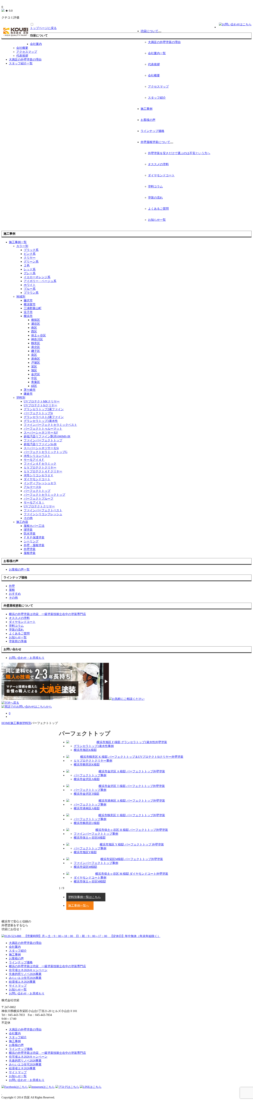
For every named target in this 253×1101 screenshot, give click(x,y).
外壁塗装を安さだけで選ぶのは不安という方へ (179, 153)
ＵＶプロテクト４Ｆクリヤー (43, 471)
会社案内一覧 (157, 53)
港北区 (35, 347)
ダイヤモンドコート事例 (90, 877)
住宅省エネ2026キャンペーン (28, 970)
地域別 (20, 296)
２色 (27, 265)
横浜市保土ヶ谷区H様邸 (90, 837)
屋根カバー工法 (34, 525)
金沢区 (35, 374)
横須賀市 (30, 304)
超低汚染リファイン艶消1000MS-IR (47, 436)
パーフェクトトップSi (38, 413)
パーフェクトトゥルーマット (43, 428)
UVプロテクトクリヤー (39, 506)
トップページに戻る (43, 28)
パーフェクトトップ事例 (90, 775)
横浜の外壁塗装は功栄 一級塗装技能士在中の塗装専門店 (47, 966)
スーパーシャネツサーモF (41, 432)
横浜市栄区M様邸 (85, 866)
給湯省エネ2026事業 (22, 981)
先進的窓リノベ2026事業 (25, 974)
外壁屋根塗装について (155, 142)
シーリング (31, 541)
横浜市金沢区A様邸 (87, 779)
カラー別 (22, 246)
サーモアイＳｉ (34, 502)
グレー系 (30, 273)
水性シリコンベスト (37, 455)
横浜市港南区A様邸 (87, 808)
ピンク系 (30, 253)
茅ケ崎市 (30, 389)
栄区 (34, 366)
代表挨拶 (154, 64)
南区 (34, 327)
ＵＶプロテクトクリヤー (40, 467)
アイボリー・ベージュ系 (40, 281)
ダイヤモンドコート (161, 175)
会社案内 (36, 44)
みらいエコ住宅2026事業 (25, 977)
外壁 (12, 586)
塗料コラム (155, 186)
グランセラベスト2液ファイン (44, 417)
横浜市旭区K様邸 (85, 749)
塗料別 (20, 397)
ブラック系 (31, 249)
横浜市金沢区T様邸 (86, 793)
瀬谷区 (35, 323)
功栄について (149, 31)
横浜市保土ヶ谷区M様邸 (90, 881)
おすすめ (15, 593)
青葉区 (35, 382)
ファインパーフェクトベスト (43, 510)
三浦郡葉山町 (32, 308)
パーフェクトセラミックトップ (44, 494)
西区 (34, 331)
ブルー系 (30, 288)
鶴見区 (35, 343)
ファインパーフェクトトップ (43, 440)
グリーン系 (31, 261)
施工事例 (146, 108)
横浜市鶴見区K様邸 (87, 764)
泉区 (34, 354)
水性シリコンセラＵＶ (38, 475)
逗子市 (28, 312)
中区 (34, 378)
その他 (28, 518)
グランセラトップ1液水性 (41, 420)
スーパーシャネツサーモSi (41, 448)
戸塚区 (35, 362)
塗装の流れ (155, 197)
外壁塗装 (30, 549)
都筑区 (35, 319)
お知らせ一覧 (157, 219)
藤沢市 (28, 300)
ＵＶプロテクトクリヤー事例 (93, 760)
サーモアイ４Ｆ (34, 459)
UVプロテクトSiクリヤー (40, 405)
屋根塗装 (30, 553)
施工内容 (22, 521)
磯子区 (35, 351)
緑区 (34, 385)
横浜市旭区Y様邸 (85, 852)
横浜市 (28, 316)
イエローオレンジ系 (37, 277)
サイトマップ (18, 985)
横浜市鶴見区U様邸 (87, 823)
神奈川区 (37, 339)
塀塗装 (28, 529)
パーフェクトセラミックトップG (45, 452)
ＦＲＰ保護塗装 (34, 537)
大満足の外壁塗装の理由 (164, 42)
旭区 (34, 370)
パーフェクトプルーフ (38, 498)
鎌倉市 (28, 393)
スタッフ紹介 (157, 97)
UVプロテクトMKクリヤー (42, 401)
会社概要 (154, 75)
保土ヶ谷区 (38, 335)
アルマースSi (32, 487)
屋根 (12, 589)
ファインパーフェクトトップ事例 (96, 833)
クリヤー (30, 257)
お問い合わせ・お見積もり (26, 993)
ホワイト (30, 284)
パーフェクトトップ (37, 490)
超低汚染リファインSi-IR (40, 444)
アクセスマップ (158, 86)
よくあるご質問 (158, 208)
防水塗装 (30, 533)
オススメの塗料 (158, 164)
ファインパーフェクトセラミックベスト (50, 424)
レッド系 (30, 269)
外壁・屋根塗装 (34, 545)
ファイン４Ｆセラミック (40, 463)
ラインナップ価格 (152, 130)
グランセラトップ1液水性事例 (94, 746)
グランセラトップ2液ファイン (44, 409)
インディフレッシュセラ (40, 483)
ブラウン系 (31, 292)
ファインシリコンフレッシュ (43, 514)
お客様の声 (148, 119)
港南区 (35, 358)
